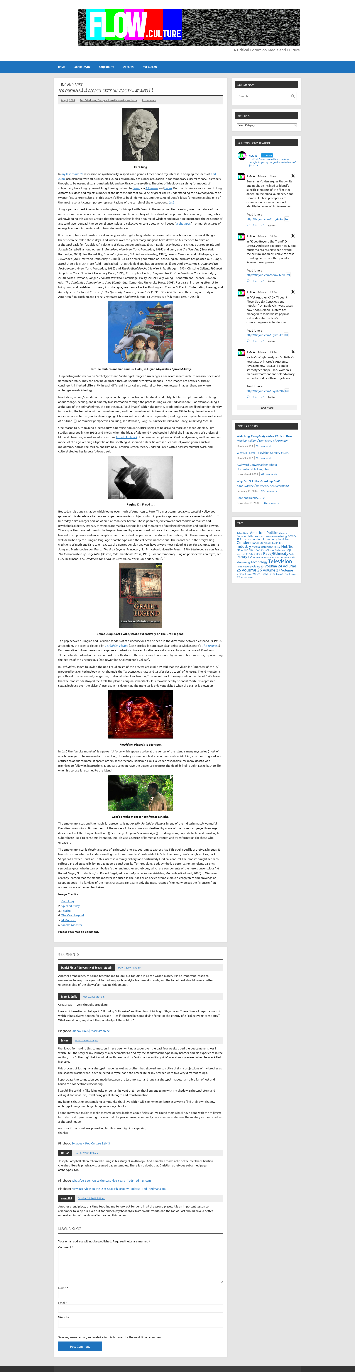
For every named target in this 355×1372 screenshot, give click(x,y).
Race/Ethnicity (275, 553)
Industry (244, 546)
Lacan (168, 188)
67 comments (269, 474)
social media (275, 557)
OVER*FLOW (150, 67)
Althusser (152, 188)
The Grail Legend (72, 915)
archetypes (183, 223)
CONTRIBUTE (106, 67)
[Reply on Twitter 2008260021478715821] (249, 225)
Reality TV (244, 557)
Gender (243, 542)
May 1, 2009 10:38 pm (129, 967)
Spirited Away (70, 906)
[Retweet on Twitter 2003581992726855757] (256, 397)
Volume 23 (257, 566)
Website (63, 1317)
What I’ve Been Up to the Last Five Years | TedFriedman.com (111, 1180)
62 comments (269, 491)
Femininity (270, 539)
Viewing (247, 566)
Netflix (287, 546)
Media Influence (262, 546)
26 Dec (274, 292)
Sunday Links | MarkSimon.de (91, 1030)
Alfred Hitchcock (126, 437)
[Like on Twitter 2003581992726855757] (263, 397)
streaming (243, 562)
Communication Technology (275, 536)
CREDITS (128, 67)
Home (61, 67)
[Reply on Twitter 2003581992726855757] (249, 397)
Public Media (255, 553)
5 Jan (273, 175)
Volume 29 (248, 574)
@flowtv (262, 175)
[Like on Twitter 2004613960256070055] (263, 341)
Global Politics (276, 543)
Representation (259, 557)
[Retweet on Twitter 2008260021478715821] (256, 225)
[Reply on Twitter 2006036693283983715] (249, 281)
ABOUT (82, 67)
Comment (66, 1247)
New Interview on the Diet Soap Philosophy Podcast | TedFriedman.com (119, 1188)
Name (63, 1287)
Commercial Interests (249, 536)
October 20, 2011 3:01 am (91, 1198)
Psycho (66, 910)
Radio (291, 553)
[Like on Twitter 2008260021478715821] (263, 225)
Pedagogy (280, 550)
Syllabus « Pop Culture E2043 (91, 1143)
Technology (259, 562)
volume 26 (252, 569)
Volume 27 (271, 570)
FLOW (251, 176)
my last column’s (72, 174)
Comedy (283, 533)
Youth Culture (247, 577)
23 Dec (274, 351)
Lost (171, 202)
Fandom (257, 539)
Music (277, 546)
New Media (245, 550)
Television (280, 561)
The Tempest (210, 645)
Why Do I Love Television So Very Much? (263, 452)
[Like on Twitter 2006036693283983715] (263, 281)
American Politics (264, 532)
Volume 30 (264, 574)
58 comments (271, 503)
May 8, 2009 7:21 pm (93, 996)
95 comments (264, 445)
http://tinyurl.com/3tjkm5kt (264, 335)
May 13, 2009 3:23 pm (86, 1040)
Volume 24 (273, 566)
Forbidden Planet (116, 645)
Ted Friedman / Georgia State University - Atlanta (108, 100)
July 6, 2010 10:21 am (86, 1152)
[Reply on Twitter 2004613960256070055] (249, 341)
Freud (136, 188)
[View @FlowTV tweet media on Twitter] (286, 218)
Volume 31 (279, 574)
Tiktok (239, 566)
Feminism (283, 539)
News (257, 550)
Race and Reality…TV (251, 497)
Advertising (243, 533)
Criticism (245, 539)
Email (63, 1302)
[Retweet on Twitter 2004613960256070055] (256, 341)
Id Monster (68, 920)
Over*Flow (267, 550)
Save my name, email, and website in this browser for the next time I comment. (110, 1337)
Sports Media (289, 557)
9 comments (149, 100)
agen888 (66, 1198)
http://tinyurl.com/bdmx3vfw (265, 275)
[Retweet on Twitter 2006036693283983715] (256, 281)
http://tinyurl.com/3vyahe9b (265, 391)
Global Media (259, 543)
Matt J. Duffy (69, 997)
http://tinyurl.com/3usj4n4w (264, 219)
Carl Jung (67, 901)
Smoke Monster (71, 925)
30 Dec (274, 236)
